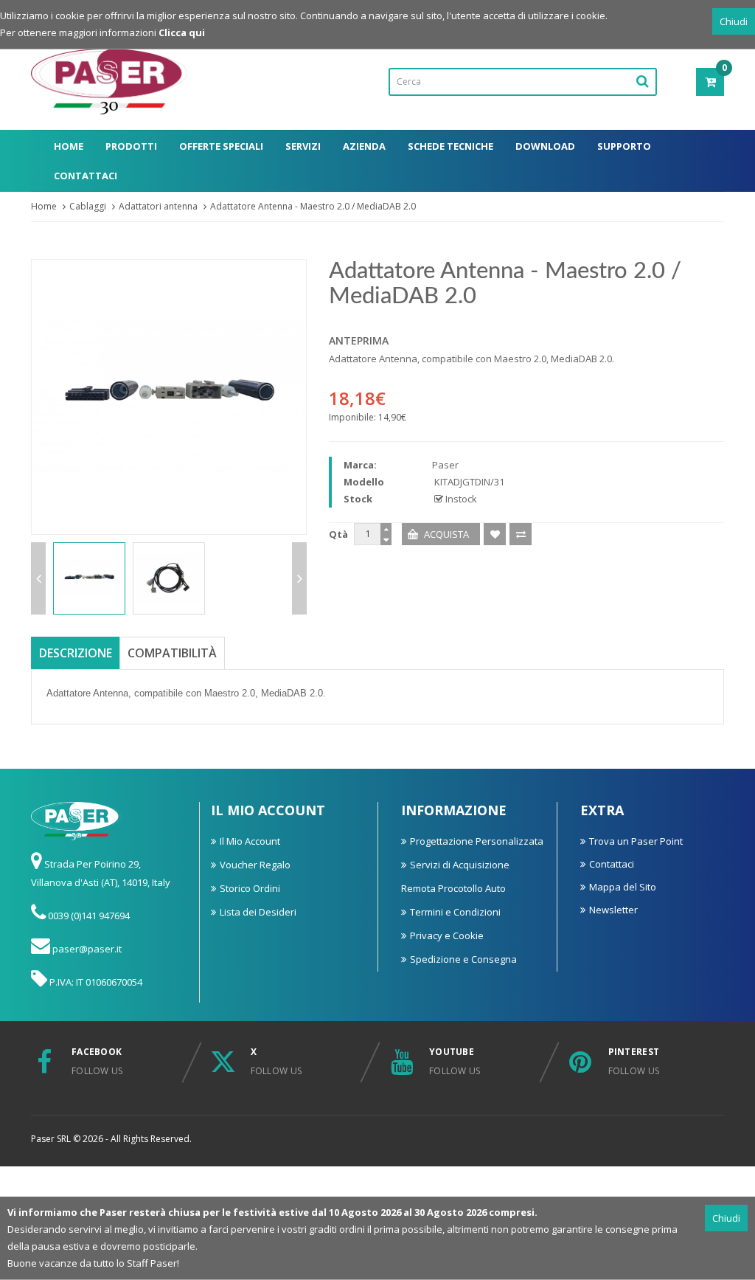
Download (545, 146)
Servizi (303, 146)
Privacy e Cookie (447, 935)
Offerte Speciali (221, 146)
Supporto (624, 146)
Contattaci (85, 175)
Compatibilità (172, 653)
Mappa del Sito (622, 886)
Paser (445, 464)
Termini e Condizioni (455, 912)
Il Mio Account (250, 841)
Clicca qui (182, 32)
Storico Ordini (250, 888)
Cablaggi (87, 206)
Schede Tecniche (450, 146)
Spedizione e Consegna (463, 959)
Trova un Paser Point (636, 841)
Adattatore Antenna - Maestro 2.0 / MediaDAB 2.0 (313, 206)
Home (68, 146)
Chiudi (734, 21)
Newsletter (613, 909)
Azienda (364, 146)
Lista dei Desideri (258, 912)
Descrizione (75, 653)
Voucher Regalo (255, 864)
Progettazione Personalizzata (476, 841)
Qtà (338, 534)
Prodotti (131, 146)
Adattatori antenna (158, 206)
